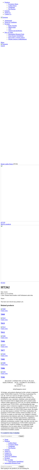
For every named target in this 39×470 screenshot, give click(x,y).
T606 (3, 341)
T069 (3, 314)
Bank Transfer (12, 25)
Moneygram (12, 27)
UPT (9, 29)
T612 (3, 332)
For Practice (12, 9)
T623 (3, 323)
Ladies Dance (12, 5)
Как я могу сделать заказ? (16, 37)
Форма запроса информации (17, 39)
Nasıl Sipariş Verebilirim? (16, 36)
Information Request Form (16, 34)
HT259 (3, 222)
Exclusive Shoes (13, 4)
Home (3, 164)
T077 (3, 350)
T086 (3, 368)
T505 (3, 377)
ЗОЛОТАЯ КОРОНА (15, 31)
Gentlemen (11, 7)
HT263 (3, 283)
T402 (3, 359)
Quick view (4, 310)
